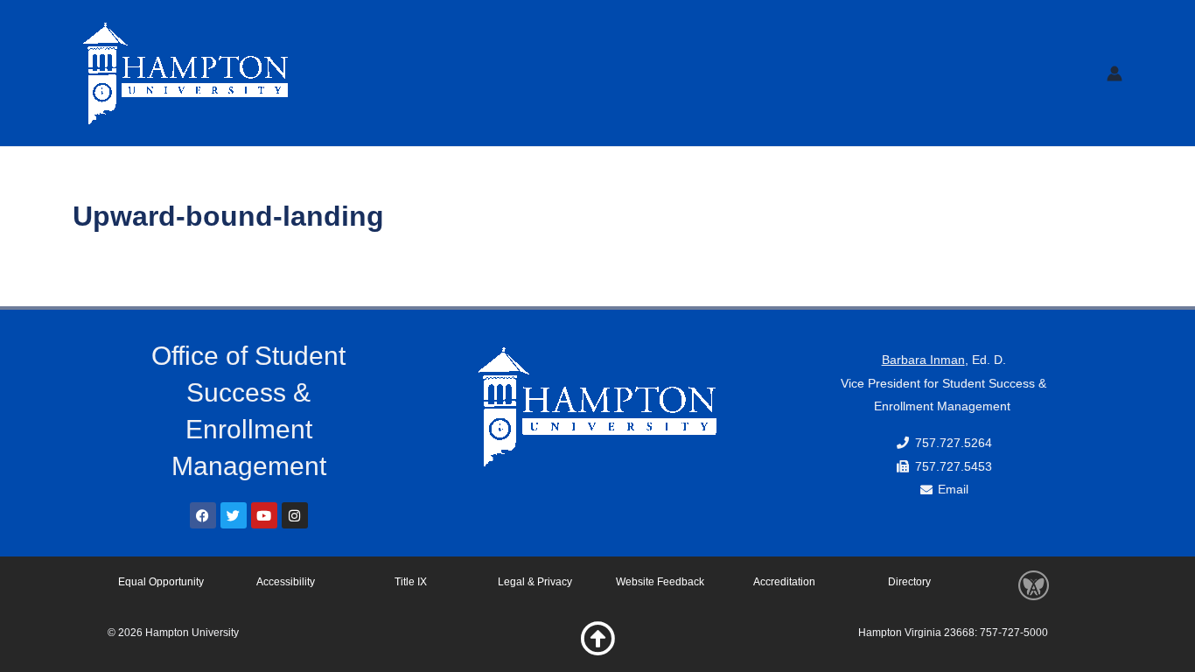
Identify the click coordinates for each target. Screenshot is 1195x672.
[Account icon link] (1114, 73)
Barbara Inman (923, 360)
